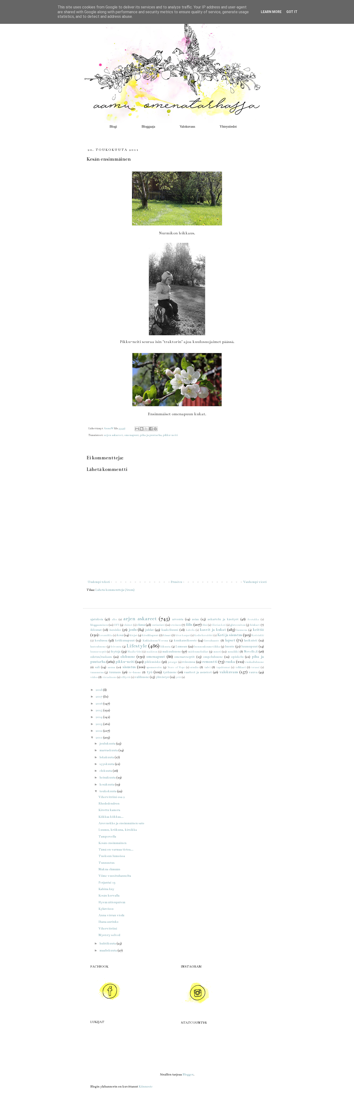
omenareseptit (184, 657)
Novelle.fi (251, 651)
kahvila (190, 630)
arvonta (177, 619)
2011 (99, 737)
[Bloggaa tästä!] (141, 428)
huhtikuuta (108, 943)
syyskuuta (107, 764)
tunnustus (97, 672)
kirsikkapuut (150, 635)
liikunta (165, 646)
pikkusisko (152, 662)
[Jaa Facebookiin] (150, 428)
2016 (99, 704)
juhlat (149, 630)
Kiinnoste (145, 1086)
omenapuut (131, 435)
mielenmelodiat (198, 651)
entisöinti (158, 625)
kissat (167, 635)
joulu (133, 629)
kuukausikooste (185, 640)
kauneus (241, 630)
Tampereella (107, 836)
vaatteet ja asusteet (198, 672)
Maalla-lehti (135, 651)
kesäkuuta (107, 784)
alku (114, 619)
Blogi (113, 126)
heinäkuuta (107, 777)
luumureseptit (98, 651)
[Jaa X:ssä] (146, 428)
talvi (207, 667)
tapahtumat (223, 667)
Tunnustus (106, 863)
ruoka (230, 662)
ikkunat (96, 630)
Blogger (188, 1074)
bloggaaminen (99, 625)
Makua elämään (109, 869)
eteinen (176, 625)
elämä (141, 625)
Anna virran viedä (111, 915)
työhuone (170, 672)
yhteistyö (162, 677)
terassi (255, 667)
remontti (209, 662)
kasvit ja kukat (213, 629)
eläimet (128, 625)
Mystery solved (109, 935)
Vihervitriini (107, 928)
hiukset (255, 625)
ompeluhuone (213, 657)
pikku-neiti (170, 435)
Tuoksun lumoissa (111, 856)
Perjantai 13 (106, 882)
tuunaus (115, 672)
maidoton (151, 651)
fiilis (189, 624)
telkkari (241, 667)
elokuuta (106, 771)
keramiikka (105, 635)
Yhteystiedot (228, 126)
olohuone (127, 656)
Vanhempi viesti (255, 582)
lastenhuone (98, 646)
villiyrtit (126, 677)
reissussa (188, 662)
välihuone (142, 677)
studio (194, 667)
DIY (116, 625)
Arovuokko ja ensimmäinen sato (121, 823)
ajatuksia (96, 619)
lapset (230, 640)
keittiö (258, 629)
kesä (120, 635)
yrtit (178, 677)
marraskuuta (108, 750)
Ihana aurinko (108, 922)
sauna (111, 667)
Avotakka (253, 619)
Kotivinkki (258, 635)
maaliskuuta (108, 950)
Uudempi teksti (99, 582)
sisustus (129, 667)
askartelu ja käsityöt (223, 619)
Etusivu (176, 582)
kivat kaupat (183, 635)
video (94, 677)
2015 (99, 710)
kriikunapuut (125, 640)
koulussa (101, 640)
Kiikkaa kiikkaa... (111, 817)
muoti (217, 651)
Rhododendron (108, 803)
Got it (291, 12)
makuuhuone (171, 651)
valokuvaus (228, 672)
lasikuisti (250, 640)
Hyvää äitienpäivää (111, 902)
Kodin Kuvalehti (203, 635)
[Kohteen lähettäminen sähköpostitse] (137, 428)
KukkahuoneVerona (155, 640)
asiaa (195, 619)
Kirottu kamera (109, 810)
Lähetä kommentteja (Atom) (115, 590)
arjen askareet (113, 435)
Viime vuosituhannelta (114, 876)
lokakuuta (107, 757)
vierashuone (109, 677)
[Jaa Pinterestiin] (155, 428)
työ (149, 672)
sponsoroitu (154, 667)
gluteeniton (237, 625)
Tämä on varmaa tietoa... (115, 849)
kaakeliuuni (169, 630)
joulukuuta (107, 743)
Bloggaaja (148, 126)
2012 (99, 731)
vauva (253, 672)
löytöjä (115, 651)
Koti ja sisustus (229, 635)
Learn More (271, 12)
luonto (229, 646)
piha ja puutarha (151, 435)
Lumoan (181, 646)
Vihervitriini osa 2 (111, 797)
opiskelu (237, 657)
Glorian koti (219, 625)
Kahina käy (106, 889)
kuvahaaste (211, 640)
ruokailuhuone (254, 662)
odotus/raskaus (101, 657)
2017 (99, 697)
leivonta (116, 646)
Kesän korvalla (108, 895)
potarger (172, 662)
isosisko (115, 630)
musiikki (233, 651)
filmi (204, 625)
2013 (99, 724)
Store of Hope (176, 667)
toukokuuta (108, 791)
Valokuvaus (187, 126)
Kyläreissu (105, 909)
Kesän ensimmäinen (112, 843)
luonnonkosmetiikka (207, 646)
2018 (99, 690)
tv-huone (135, 672)
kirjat (133, 635)
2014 (99, 717)
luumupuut (249, 646)
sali (97, 667)
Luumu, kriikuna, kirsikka (117, 830)
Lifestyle (136, 646)
